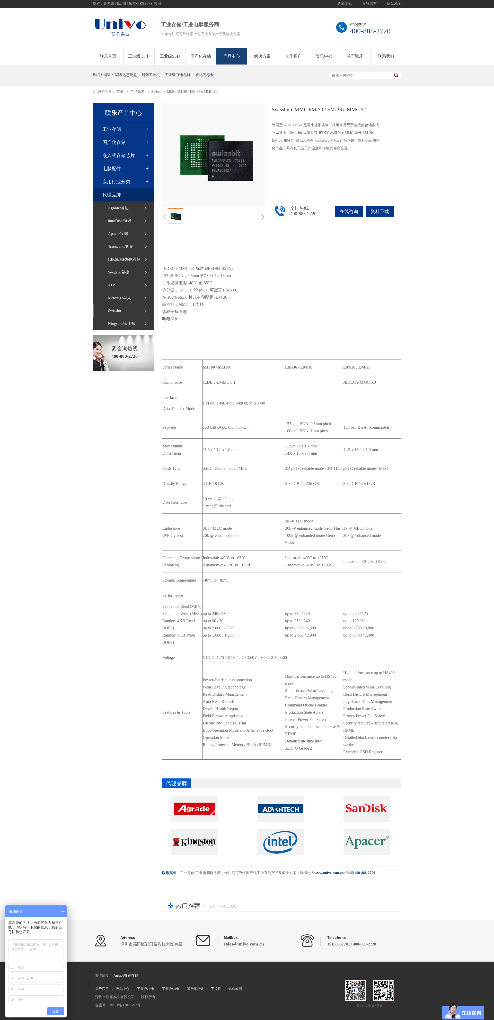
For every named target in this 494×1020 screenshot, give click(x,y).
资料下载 (379, 211)
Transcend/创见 (120, 246)
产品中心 (231, 56)
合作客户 (293, 56)
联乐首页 (108, 56)
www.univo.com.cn (329, 873)
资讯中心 (324, 56)
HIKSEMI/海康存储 (124, 259)
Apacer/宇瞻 (118, 234)
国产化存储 (200, 56)
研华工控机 (151, 75)
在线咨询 (349, 211)
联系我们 (386, 56)
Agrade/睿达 (118, 208)
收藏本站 (345, 4)
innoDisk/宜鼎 (119, 221)
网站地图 (394, 4)
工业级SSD (170, 56)
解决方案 (262, 56)
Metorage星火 (119, 298)
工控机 (216, 989)
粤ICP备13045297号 (125, 1005)
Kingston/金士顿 (121, 323)
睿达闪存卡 (205, 75)
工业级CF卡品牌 (178, 75)
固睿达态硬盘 (126, 75)
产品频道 (138, 92)
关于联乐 (355, 56)
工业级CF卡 (139, 56)
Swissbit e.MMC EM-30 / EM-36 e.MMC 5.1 (184, 92)
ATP (111, 285)
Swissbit (114, 311)
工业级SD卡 (170, 989)
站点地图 (235, 989)
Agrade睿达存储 (125, 975)
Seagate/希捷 (118, 272)
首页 (120, 92)
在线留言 (369, 4)
